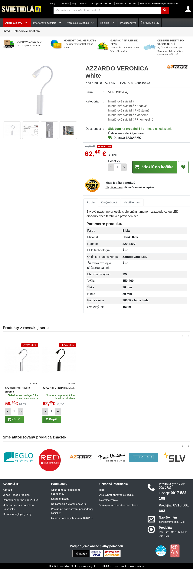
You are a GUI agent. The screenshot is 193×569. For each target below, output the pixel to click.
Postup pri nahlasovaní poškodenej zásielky (72, 510)
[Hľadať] (165, 10)
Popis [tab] (91, 202)
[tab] (90, 202)
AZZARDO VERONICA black (58, 388)
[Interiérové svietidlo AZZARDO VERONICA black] (59, 364)
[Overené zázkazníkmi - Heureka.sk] (161, 550)
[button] (183, 336)
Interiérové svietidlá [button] (45, 22)
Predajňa (53, 3)
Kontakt (83, 3)
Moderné (142, 115)
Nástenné (142, 110)
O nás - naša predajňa (16, 494)
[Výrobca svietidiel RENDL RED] (49, 460)
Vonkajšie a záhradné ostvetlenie (119, 504)
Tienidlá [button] (105, 22)
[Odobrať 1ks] (111, 167)
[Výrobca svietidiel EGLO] (18, 457)
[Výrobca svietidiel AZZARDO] (80, 457)
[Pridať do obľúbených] (183, 167)
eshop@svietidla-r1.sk (172, 521)
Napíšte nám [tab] (131, 202)
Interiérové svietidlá (27, 31)
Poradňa (65, 3)
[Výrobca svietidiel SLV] (174, 457)
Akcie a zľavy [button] (14, 22)
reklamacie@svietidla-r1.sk (159, 3)
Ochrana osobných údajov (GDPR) (72, 517)
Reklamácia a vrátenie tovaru (68, 503)
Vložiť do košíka (157, 167)
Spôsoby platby (60, 498)
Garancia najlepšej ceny (17, 514)
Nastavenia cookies (132, 565)
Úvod (6, 31)
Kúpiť (15, 419)
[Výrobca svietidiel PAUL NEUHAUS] (112, 457)
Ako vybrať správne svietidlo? (116, 494)
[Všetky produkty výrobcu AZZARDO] (177, 67)
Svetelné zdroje (108, 499)
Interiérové (121, 101)
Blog (74, 3)
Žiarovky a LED (150, 22)
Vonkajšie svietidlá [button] (78, 22)
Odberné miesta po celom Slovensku (18, 506)
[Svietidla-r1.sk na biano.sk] (174, 550)
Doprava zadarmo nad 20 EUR (21, 499)
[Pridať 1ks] (124, 167)
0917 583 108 (126, 3)
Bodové (141, 106)
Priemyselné (144, 119)
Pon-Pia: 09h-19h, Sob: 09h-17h (173, 533)
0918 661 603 (102, 3)
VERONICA (116, 92)
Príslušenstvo (128, 22)
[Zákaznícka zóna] (188, 9)
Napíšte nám (114, 187)
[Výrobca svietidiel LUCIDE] (143, 457)
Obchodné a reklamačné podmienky (65, 491)
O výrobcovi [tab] (109, 202)
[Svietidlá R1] (21, 9)
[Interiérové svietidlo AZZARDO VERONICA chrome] (21, 364)
